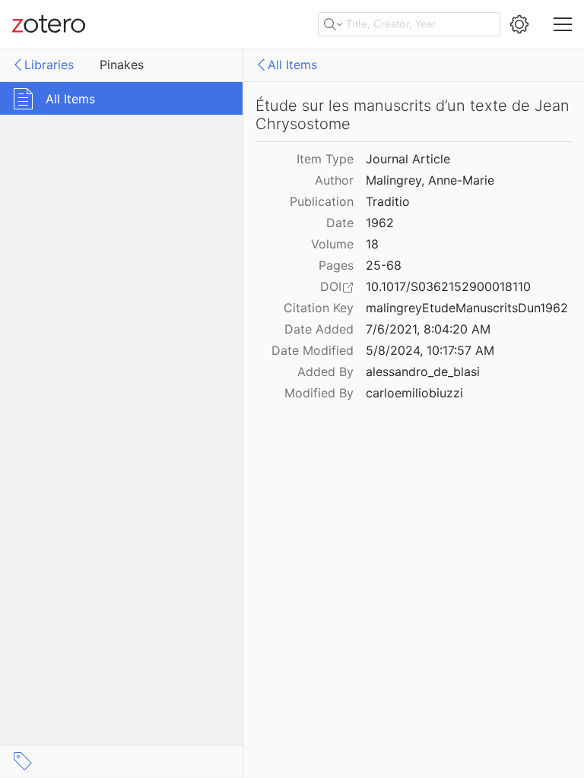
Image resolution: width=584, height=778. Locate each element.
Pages (336, 265)
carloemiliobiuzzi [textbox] (414, 392)
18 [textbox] (372, 243)
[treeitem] (121, 98)
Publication (322, 201)
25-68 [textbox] (384, 265)
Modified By (319, 392)
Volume (332, 243)
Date (340, 222)
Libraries (49, 64)
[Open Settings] (519, 24)
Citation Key (319, 307)
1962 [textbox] (380, 222)
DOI (330, 286)
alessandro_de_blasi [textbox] (423, 371)
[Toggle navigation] (563, 24)
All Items (292, 64)
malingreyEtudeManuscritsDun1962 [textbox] (467, 307)
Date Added (319, 329)
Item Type (325, 158)
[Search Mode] (333, 24)
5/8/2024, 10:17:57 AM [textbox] (430, 350)
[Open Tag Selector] (23, 761)
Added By (325, 371)
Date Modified (312, 350)
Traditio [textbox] (388, 201)
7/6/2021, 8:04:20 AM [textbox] (428, 329)
